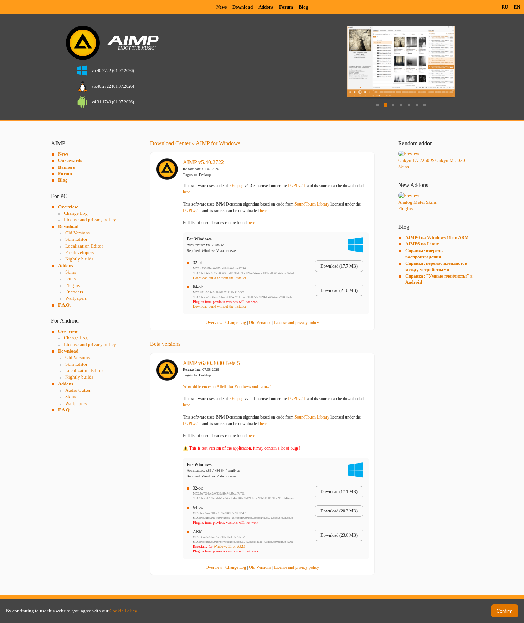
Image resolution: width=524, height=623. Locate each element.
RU (505, 7)
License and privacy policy (90, 219)
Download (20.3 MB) (339, 510)
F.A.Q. (64, 305)
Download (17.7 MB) (339, 266)
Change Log (76, 213)
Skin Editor (76, 239)
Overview (68, 206)
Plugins (72, 285)
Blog (303, 7)
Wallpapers (76, 298)
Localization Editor (84, 246)
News (221, 7)
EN (517, 7)
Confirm (505, 611)
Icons (70, 278)
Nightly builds (79, 259)
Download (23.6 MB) (339, 535)
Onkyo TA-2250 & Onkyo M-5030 (431, 160)
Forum (286, 7)
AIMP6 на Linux (422, 244)
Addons (265, 7)
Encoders (74, 291)
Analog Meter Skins (417, 202)
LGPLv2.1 (297, 185)
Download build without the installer (219, 278)
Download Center (170, 143)
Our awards (70, 160)
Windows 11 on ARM (229, 546)
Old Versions (77, 232)
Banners (66, 167)
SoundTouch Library (311, 204)
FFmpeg (236, 185)
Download (242, 7)
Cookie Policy (123, 610)
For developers (79, 252)
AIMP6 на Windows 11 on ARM (437, 237)
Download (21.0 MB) (339, 290)
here (186, 191)
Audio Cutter (78, 390)
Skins (70, 272)
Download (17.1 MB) (339, 491)
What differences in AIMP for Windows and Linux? (227, 386)
